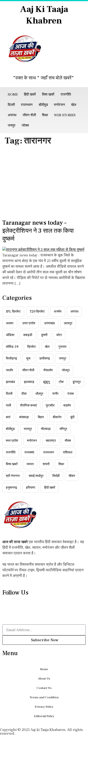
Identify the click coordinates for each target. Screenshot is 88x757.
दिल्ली (11, 105)
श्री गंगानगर (13, 476)
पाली (8, 405)
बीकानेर (57, 417)
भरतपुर (28, 429)
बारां (8, 417)
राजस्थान (27, 105)
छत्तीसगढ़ (44, 358)
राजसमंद (29, 452)
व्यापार (30, 464)
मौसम (68, 441)
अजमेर (57, 311)
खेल (73, 105)
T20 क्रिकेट (37, 311)
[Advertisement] (44, 183)
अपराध (12, 115)
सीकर (72, 476)
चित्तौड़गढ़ (11, 358)
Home (13, 94)
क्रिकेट (31, 347)
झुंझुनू (46, 382)
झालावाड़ (29, 382)
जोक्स (25, 125)
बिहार (41, 417)
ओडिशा (10, 335)
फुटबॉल (50, 405)
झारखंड (10, 382)
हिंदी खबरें (30, 94)
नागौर (55, 394)
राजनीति (66, 94)
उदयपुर (68, 323)
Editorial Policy (44, 716)
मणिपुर (63, 429)
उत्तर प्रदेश (28, 323)
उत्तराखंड (49, 323)
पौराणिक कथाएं (28, 405)
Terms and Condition (44, 697)
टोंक (61, 382)
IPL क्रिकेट (13, 311)
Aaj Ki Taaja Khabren (44, 15)
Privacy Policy (44, 707)
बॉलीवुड (43, 105)
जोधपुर (66, 370)
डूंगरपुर (77, 382)
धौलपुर (39, 394)
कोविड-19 (12, 347)
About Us (44, 678)
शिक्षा (45, 115)
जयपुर (11, 125)
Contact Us (44, 688)
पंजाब (70, 394)
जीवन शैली (29, 115)
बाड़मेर (67, 405)
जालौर (9, 370)
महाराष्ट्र (51, 441)
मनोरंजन (59, 105)
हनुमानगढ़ (11, 488)
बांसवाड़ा (24, 417)
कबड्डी (27, 335)
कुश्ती (44, 335)
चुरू (28, 358)
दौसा (24, 394)
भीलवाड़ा (46, 429)
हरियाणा (30, 488)
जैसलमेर (48, 370)
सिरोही (56, 476)
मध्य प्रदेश (12, 441)
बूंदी (72, 417)
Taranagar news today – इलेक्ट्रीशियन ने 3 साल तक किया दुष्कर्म (38, 231)
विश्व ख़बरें (48, 94)
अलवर (9, 323)
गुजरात (62, 347)
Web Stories (65, 115)
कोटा (59, 335)
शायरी (46, 464)
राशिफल (67, 452)
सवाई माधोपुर (36, 476)
